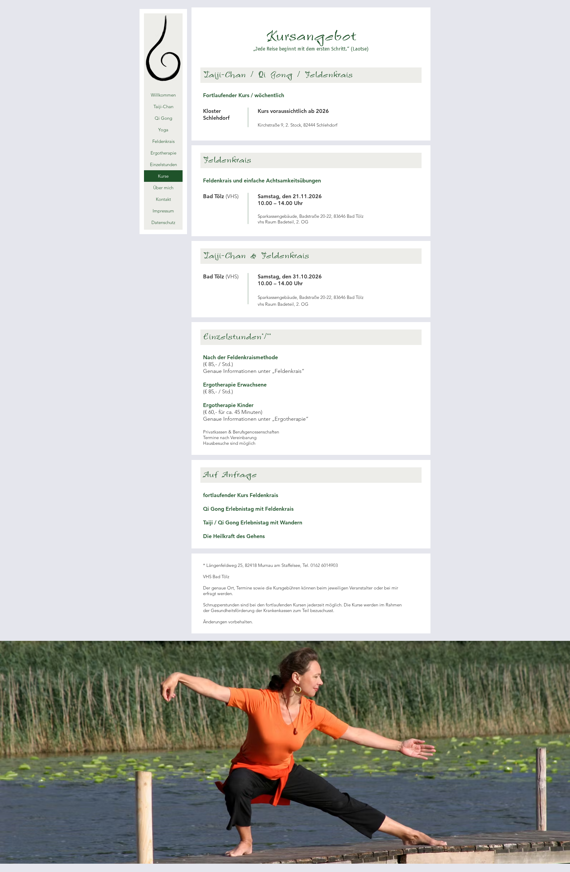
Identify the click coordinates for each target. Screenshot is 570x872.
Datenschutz (163, 222)
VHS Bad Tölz (216, 576)
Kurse (163, 176)
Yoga (163, 130)
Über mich (163, 187)
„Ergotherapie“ (290, 419)
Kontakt (163, 199)
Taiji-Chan (163, 106)
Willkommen (163, 95)
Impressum (163, 211)
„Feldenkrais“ (288, 371)
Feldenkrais (163, 141)
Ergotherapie (163, 153)
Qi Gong (163, 118)
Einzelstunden (163, 164)
